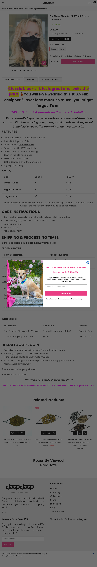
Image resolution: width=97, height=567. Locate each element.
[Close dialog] (88, 262)
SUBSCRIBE (66, 293)
